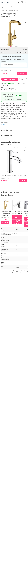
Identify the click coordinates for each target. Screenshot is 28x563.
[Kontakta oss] (18, 2)
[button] (14, 50)
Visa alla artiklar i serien (18, 148)
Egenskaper (6, 135)
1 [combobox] (22, 79)
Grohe (3, 124)
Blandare (5, 10)
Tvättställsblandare (13, 10)
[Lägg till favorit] (24, 22)
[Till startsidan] (6, 2)
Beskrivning (6, 130)
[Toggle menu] (26, 2)
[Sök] (2, 7)
